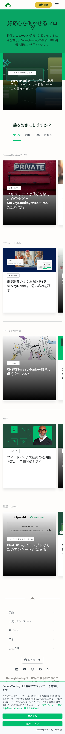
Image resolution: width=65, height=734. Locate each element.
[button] (32, 612)
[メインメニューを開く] (56, 5)
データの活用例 (12, 331)
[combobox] (32, 660)
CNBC (13, 363)
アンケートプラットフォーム (22, 72)
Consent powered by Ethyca (47, 730)
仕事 (5, 418)
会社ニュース (14, 187)
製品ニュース (10, 506)
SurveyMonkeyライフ (15, 155)
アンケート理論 (12, 243)
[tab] (17, 135)
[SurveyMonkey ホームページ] (8, 5)
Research (13, 275)
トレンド (13, 451)
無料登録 (43, 4)
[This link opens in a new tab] (17, 669)
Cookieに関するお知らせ (26, 708)
